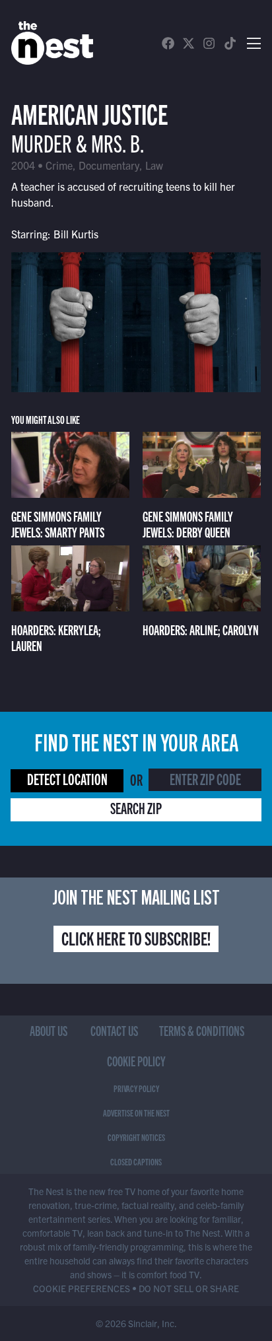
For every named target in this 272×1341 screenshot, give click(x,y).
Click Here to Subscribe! (136, 937)
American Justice (89, 112)
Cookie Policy (136, 1060)
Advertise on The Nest (136, 1112)
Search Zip (136, 807)
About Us (48, 1030)
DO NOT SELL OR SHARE (189, 1288)
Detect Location (67, 778)
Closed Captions (136, 1161)
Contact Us (114, 1030)
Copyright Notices (136, 1137)
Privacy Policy (136, 1088)
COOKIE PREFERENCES (81, 1288)
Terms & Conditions (201, 1030)
